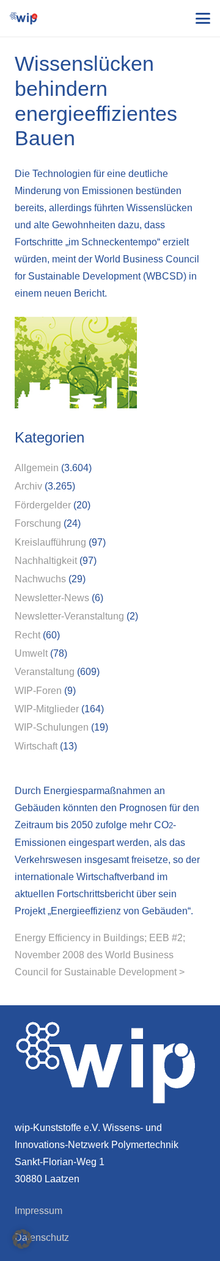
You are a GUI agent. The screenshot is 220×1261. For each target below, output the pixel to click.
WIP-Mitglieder (47, 709)
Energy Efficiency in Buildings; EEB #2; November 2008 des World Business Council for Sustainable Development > (100, 955)
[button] (203, 18)
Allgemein (37, 468)
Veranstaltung (45, 672)
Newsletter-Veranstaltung (69, 616)
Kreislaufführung (50, 542)
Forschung (38, 523)
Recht (27, 635)
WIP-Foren (38, 690)
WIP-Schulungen (52, 727)
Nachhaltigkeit (46, 560)
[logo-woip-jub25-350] (23, 18)
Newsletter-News (52, 598)
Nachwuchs (40, 579)
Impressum (38, 1210)
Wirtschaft (36, 746)
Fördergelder (43, 505)
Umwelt (31, 653)
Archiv (28, 486)
